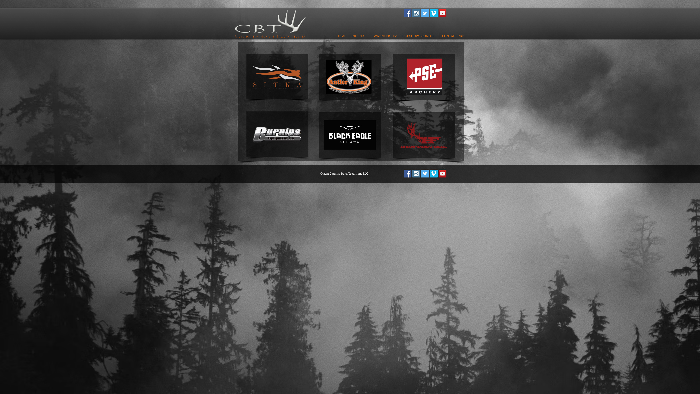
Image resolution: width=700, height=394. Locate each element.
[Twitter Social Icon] (425, 13)
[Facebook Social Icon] (407, 13)
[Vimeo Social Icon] (434, 13)
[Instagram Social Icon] (416, 13)
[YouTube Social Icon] (442, 13)
